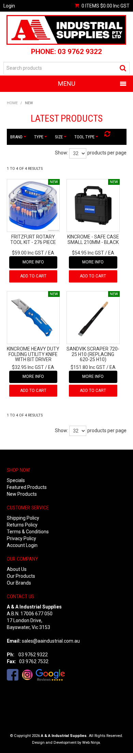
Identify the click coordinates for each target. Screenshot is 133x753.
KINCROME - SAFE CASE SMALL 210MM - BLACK (93, 239)
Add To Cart (33, 276)
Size (59, 136)
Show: (61, 152)
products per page (107, 152)
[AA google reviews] (50, 674)
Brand (16, 136)
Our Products (21, 576)
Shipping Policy (23, 518)
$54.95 (88, 253)
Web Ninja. (91, 742)
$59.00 (28, 253)
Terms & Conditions (28, 531)
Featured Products (27, 487)
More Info (33, 262)
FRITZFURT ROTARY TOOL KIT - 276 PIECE (33, 239)
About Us (17, 569)
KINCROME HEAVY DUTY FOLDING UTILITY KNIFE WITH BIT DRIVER (33, 354)
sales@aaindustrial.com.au (51, 641)
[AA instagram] (27, 674)
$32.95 (28, 367)
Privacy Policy (21, 538)
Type (39, 136)
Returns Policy (22, 525)
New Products (22, 494)
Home (12, 103)
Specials (16, 480)
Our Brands (19, 583)
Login (9, 6)
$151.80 (88, 367)
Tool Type (84, 136)
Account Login (22, 545)
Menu (66, 83)
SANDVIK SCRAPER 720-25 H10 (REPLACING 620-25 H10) (92, 354)
